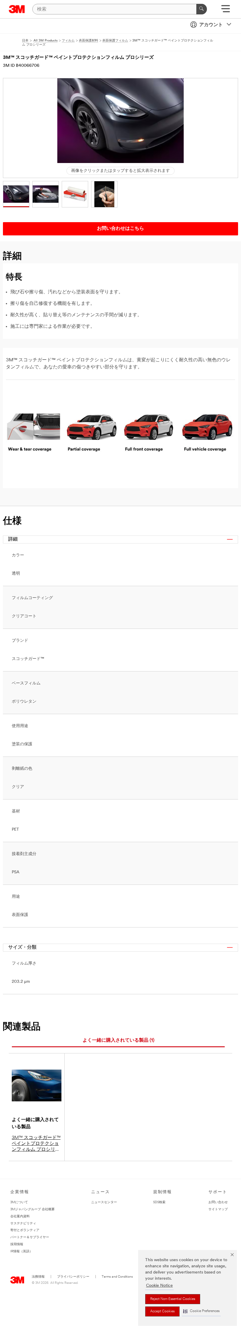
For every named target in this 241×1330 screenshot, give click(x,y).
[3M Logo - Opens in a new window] (17, 9)
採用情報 (16, 1244)
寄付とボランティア (24, 1230)
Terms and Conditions (117, 1277)
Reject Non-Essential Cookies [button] (172, 1299)
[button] (201, 1311)
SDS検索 (159, 1202)
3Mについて (19, 1202)
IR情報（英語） (21, 1251)
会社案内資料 (20, 1216)
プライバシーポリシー (73, 1277)
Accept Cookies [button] (162, 1311)
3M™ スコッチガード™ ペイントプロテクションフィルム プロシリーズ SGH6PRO (36, 1144)
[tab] (118, 1040)
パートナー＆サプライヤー (29, 1237)
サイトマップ (218, 1209)
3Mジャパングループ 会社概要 (32, 1209)
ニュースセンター (104, 1202)
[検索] (201, 9)
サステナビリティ (23, 1223)
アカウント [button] (211, 25)
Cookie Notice (159, 1286)
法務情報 (38, 1277)
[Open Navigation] (225, 11)
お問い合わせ (218, 1202)
